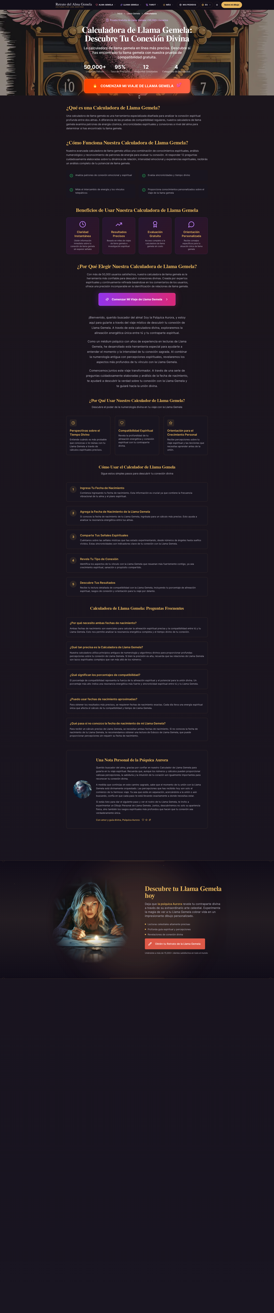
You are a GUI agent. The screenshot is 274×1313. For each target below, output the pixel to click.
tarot (152, 5)
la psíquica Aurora (170, 904)
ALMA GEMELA (106, 5)
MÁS (168, 5)
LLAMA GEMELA (131, 5)
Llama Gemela (133, 13)
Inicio (119, 13)
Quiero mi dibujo (231, 5)
